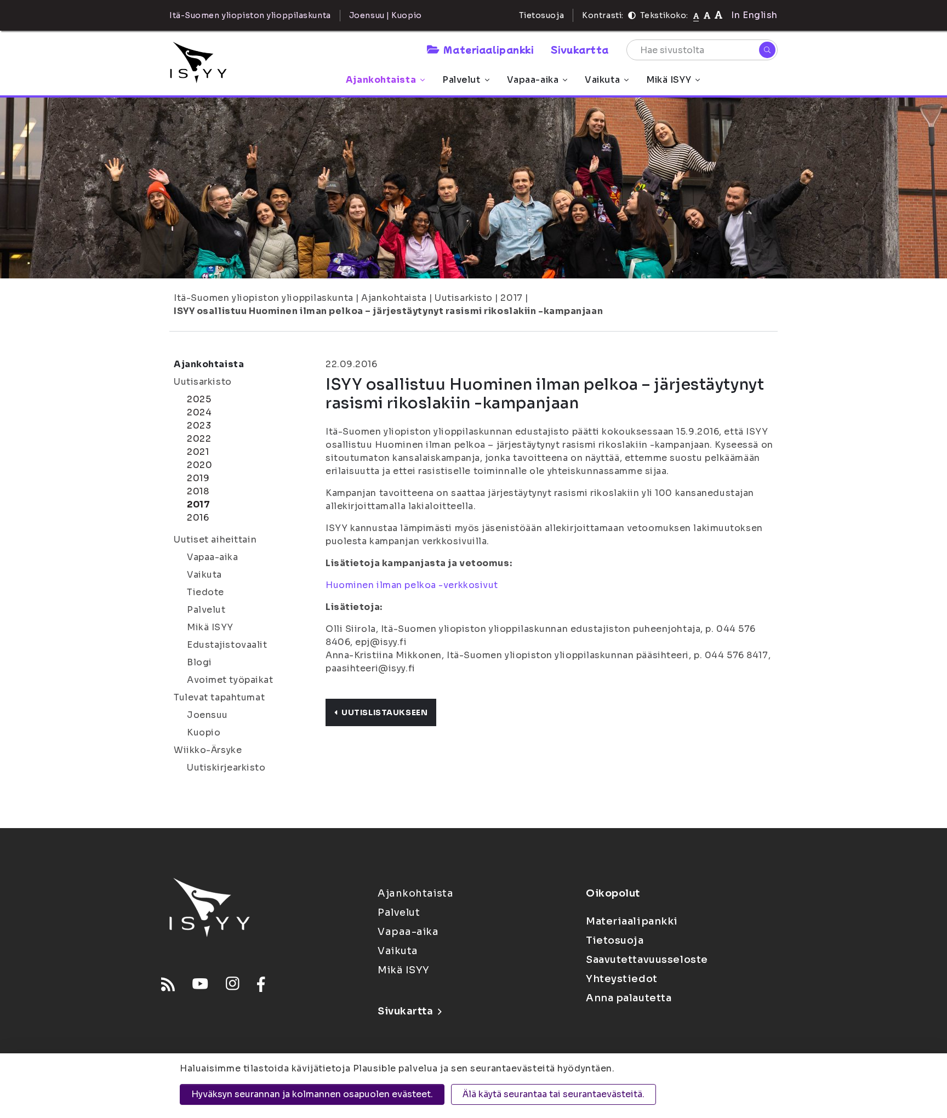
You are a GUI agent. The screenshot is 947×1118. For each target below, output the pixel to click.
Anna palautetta (628, 998)
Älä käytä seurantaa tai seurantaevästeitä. (553, 1094)
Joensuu (207, 715)
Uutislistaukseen (384, 712)
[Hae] (767, 50)
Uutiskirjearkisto (226, 767)
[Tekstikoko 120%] (718, 15)
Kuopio (203, 732)
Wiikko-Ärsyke (208, 750)
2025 (199, 399)
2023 (199, 425)
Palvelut (461, 79)
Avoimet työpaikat (230, 680)
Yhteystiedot (622, 979)
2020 (199, 465)
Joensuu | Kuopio (385, 15)
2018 (198, 491)
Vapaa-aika (533, 79)
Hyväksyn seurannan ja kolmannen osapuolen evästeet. (312, 1094)
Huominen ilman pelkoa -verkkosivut (412, 585)
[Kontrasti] (632, 15)
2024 (199, 412)
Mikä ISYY (668, 79)
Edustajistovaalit (227, 645)
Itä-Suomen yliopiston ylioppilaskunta (263, 298)
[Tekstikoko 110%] (707, 15)
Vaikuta (602, 79)
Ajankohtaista (381, 79)
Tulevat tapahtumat (219, 697)
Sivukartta (580, 49)
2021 (198, 452)
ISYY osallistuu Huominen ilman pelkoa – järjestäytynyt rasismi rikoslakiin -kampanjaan (388, 311)
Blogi (199, 662)
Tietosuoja (541, 15)
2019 (198, 478)
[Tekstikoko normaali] (696, 15)
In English (754, 15)
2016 (198, 517)
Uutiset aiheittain (215, 539)
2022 (199, 438)
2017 (511, 298)
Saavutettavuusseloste (647, 960)
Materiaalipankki (488, 49)
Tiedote (205, 592)
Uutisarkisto (464, 298)
